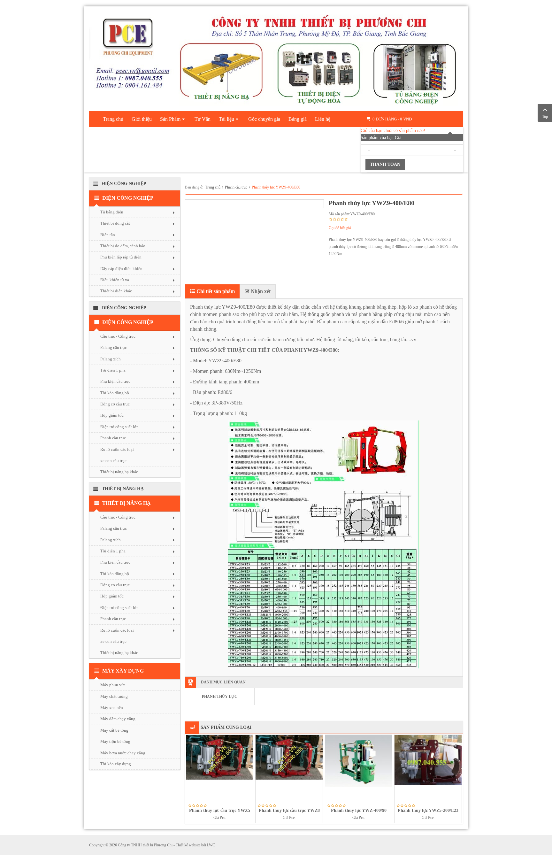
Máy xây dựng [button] (123, 671)
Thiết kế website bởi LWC (195, 845)
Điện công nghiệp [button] (127, 198)
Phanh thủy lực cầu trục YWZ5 (219, 810)
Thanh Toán (385, 164)
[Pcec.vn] (276, 57)
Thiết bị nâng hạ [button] (126, 503)
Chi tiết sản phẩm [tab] (215, 291)
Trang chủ (212, 187)
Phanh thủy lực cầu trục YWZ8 (289, 810)
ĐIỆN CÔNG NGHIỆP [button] (127, 322)
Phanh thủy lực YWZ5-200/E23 (428, 810)
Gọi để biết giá (340, 228)
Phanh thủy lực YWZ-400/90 (359, 810)
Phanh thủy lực (219, 696)
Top (545, 116)
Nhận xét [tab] (260, 291)
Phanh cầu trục (236, 187)
